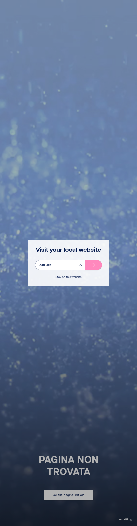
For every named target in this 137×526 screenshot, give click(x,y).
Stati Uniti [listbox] (45, 265)
